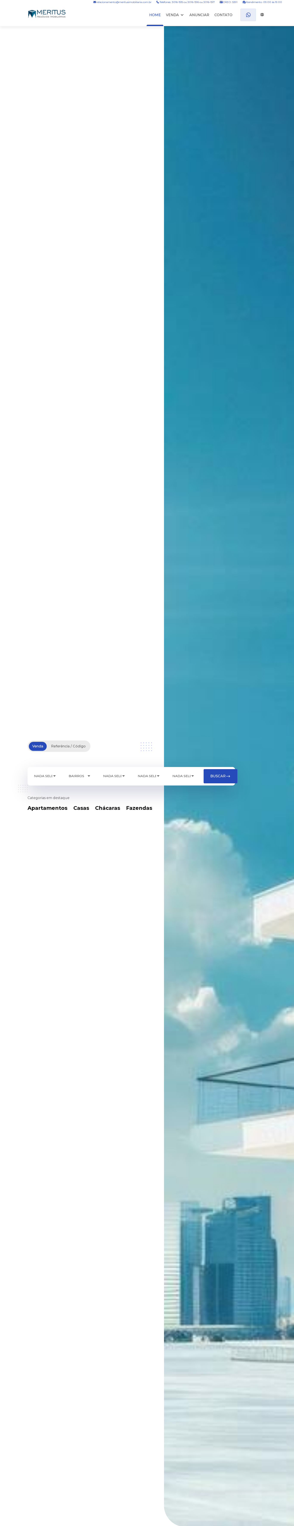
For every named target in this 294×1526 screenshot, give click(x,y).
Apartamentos (47, 808)
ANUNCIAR (199, 15)
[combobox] (45, 776)
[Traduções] (261, 15)
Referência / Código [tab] (68, 746)
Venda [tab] (37, 746)
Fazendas (139, 808)
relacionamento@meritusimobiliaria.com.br (124, 2)
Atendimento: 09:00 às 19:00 (263, 2)
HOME (155, 15)
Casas (81, 808)
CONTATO (223, 15)
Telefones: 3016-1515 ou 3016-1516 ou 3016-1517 (187, 2)
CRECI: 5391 (230, 2)
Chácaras (107, 808)
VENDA (172, 15)
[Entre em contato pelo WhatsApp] (248, 15)
